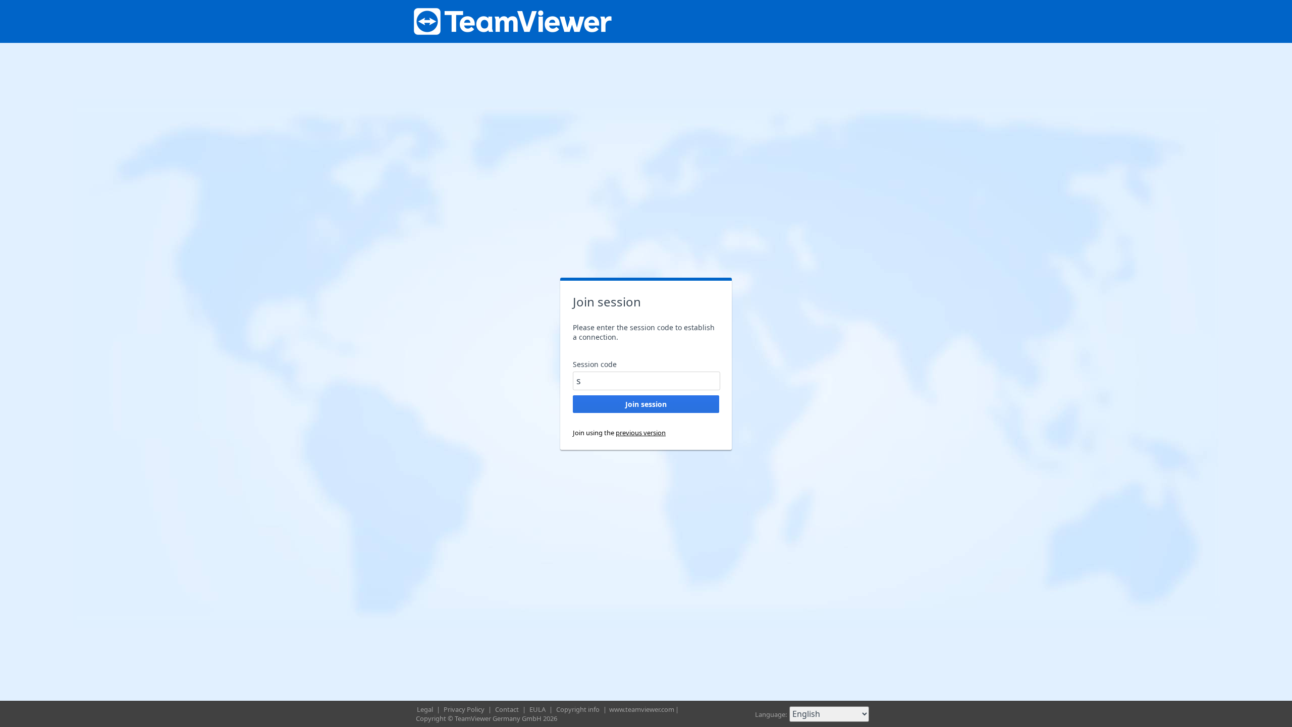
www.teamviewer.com (641, 709)
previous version (641, 432)
